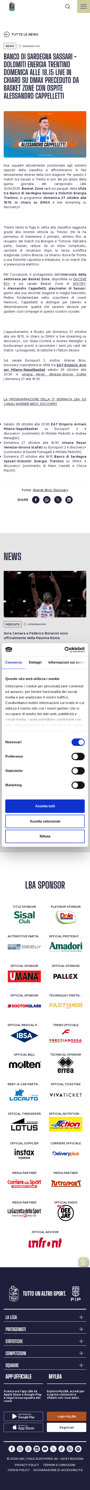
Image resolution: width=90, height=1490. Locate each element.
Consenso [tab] (13, 662)
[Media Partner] (24, 1183)
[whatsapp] (47, 499)
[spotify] (78, 1449)
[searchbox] (45, 6)
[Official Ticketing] (65, 1095)
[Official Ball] (24, 1065)
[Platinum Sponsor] (65, 917)
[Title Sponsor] (24, 917)
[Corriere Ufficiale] (65, 1154)
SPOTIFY (79, 283)
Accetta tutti (45, 806)
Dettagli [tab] (35, 662)
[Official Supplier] (24, 1154)
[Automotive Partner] (24, 947)
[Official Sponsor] (24, 976)
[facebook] (35, 499)
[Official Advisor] (45, 1242)
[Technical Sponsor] (65, 1065)
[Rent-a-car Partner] (24, 1095)
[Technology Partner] (65, 1006)
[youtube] (45, 1449)
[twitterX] (53, 1449)
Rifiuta (45, 836)
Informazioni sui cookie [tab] (67, 662)
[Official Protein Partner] (65, 947)
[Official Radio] (65, 1213)
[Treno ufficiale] (65, 1035)
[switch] (78, 756)
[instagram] (20, 1449)
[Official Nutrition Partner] (65, 1124)
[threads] (28, 1449)
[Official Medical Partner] (24, 1035)
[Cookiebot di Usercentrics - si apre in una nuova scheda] (65, 650)
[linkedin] (69, 499)
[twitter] (58, 499)
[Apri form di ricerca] (67, 6)
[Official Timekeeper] (24, 1124)
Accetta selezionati (45, 821)
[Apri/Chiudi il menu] (83, 6)
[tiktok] (61, 1449)
